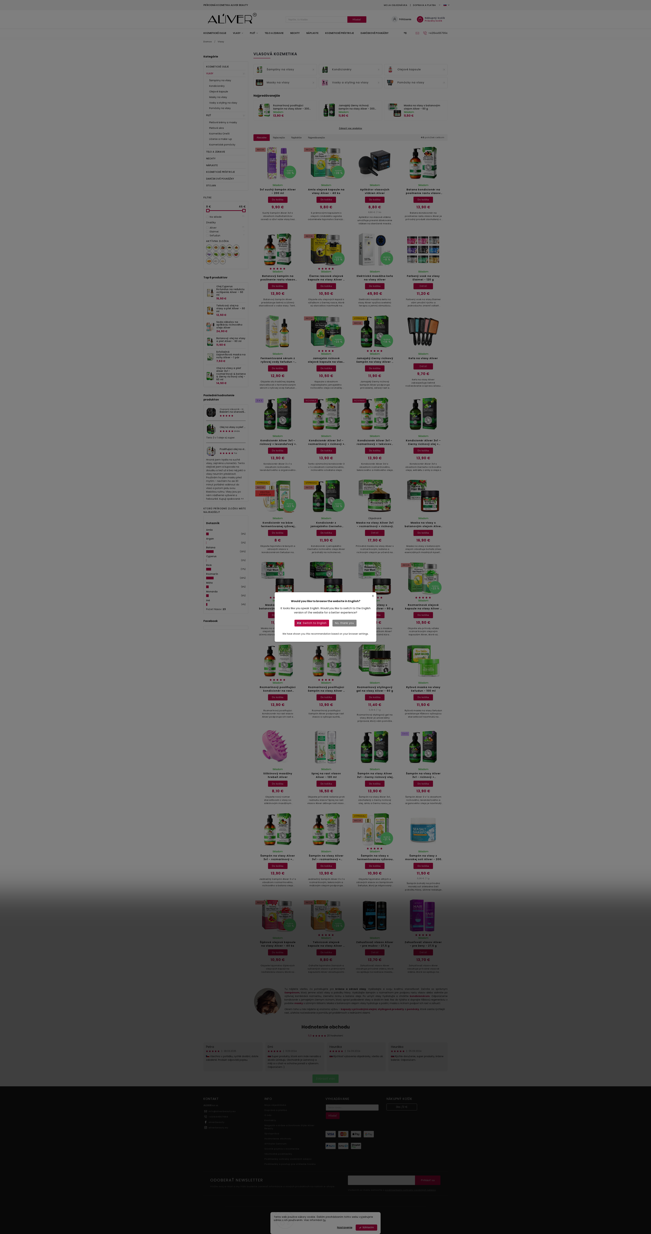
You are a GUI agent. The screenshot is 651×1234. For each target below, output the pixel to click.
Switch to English (315, 623)
